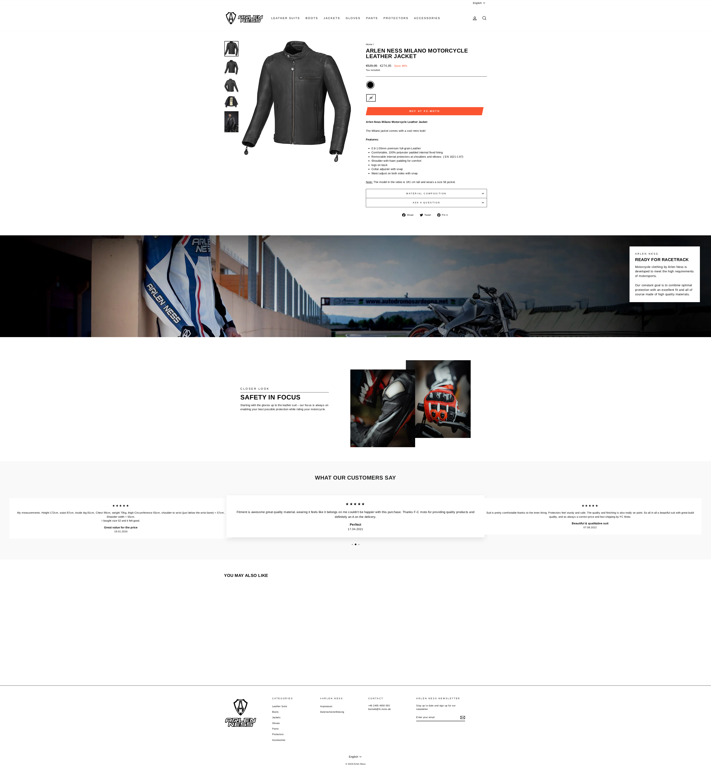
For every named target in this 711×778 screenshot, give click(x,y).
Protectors (395, 18)
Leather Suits (285, 18)
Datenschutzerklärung (332, 711)
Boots (312, 18)
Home (369, 44)
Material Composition (426, 193)
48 (371, 97)
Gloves (353, 18)
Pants (372, 18)
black (370, 85)
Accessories (427, 18)
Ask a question (426, 202)
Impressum (326, 706)
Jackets (332, 18)
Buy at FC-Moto (424, 111)
